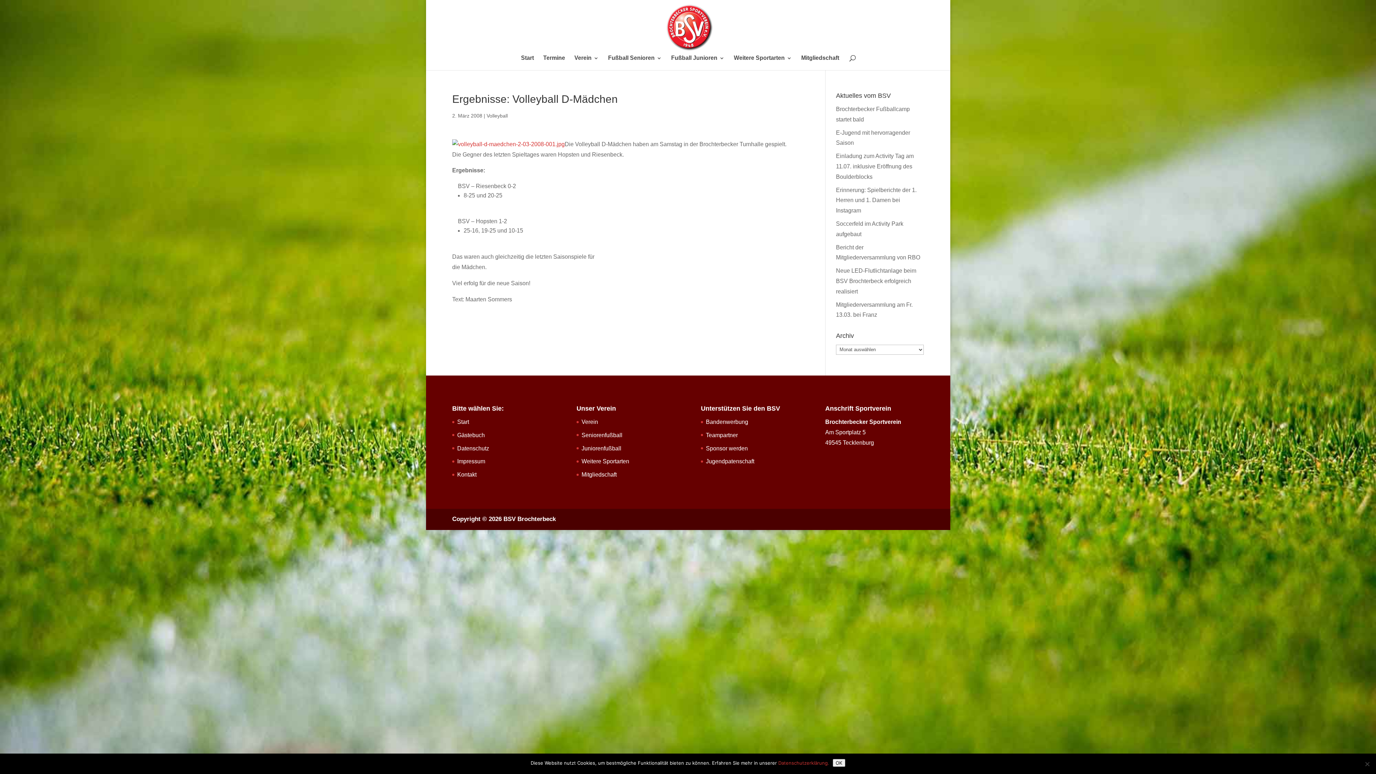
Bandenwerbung (727, 422)
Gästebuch (471, 435)
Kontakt (467, 475)
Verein (583, 58)
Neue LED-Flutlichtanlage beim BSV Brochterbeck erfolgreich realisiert (876, 281)
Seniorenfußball (602, 435)
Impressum (471, 461)
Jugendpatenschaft (730, 461)
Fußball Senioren (631, 58)
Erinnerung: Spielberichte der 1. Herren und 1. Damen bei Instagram (876, 200)
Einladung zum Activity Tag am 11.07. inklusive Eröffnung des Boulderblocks (875, 166)
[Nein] (1367, 764)
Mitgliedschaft (820, 58)
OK (839, 763)
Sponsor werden (727, 448)
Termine (554, 58)
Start (527, 58)
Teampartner (722, 435)
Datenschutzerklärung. (803, 763)
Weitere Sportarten (759, 58)
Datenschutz (473, 448)
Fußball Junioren (694, 58)
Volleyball (497, 116)
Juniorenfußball (601, 448)
